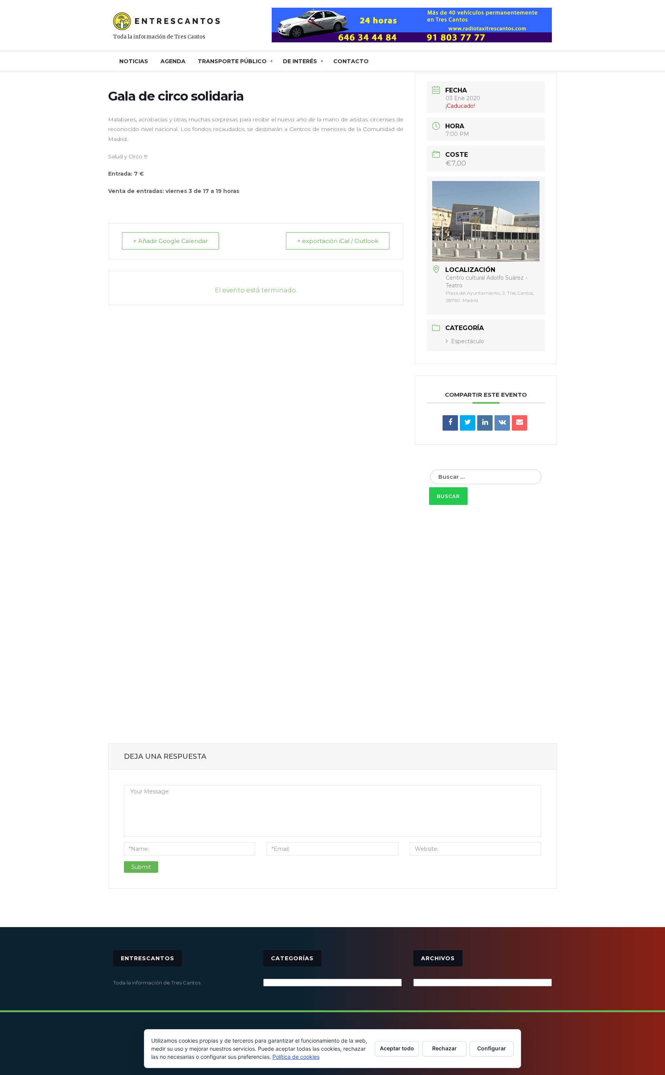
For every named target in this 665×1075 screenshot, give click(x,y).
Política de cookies (295, 1056)
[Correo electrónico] (519, 423)
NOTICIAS (133, 61)
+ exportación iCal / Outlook (337, 241)
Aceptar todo (397, 1048)
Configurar (491, 1048)
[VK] (502, 423)
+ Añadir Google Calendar (170, 241)
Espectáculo (467, 341)
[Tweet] (467, 423)
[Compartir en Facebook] (450, 423)
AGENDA (172, 61)
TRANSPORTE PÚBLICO (232, 61)
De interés (300, 61)
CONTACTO (351, 61)
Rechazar (444, 1048)
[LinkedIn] (485, 423)
